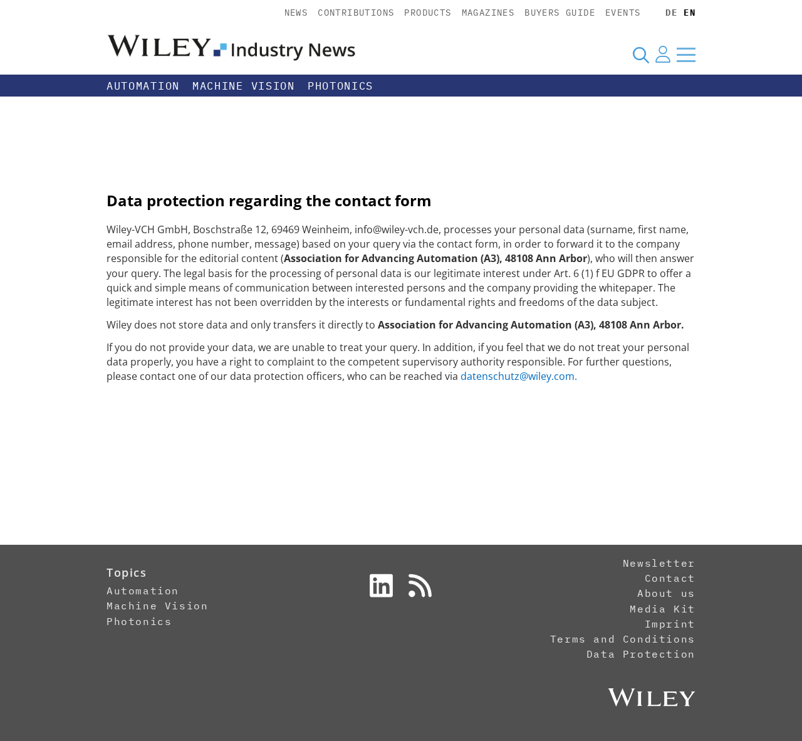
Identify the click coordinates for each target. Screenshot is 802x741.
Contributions (356, 12)
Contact (670, 578)
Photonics (340, 86)
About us (666, 593)
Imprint (670, 624)
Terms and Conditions (622, 639)
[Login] (662, 55)
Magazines (488, 12)
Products (427, 12)
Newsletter (659, 563)
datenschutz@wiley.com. (519, 376)
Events (622, 12)
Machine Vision (243, 86)
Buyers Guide (559, 12)
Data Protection (640, 654)
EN (689, 12)
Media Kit (662, 608)
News (296, 12)
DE (671, 12)
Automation (143, 86)
